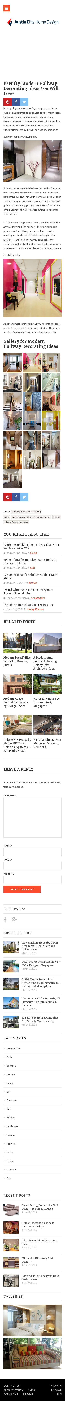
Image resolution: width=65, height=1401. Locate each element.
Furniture (12, 1100)
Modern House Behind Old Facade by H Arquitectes (15, 702)
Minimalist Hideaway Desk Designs (38, 1260)
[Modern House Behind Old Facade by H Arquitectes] (17, 684)
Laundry (11, 1134)
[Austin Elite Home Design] (32, 22)
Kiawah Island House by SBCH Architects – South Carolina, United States (40, 946)
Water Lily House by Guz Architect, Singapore (46, 702)
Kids (32, 567)
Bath (9, 1057)
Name (7, 845)
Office (10, 1160)
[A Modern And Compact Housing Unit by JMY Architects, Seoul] (47, 643)
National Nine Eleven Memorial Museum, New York (47, 743)
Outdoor (11, 1169)
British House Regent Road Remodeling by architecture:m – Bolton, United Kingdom (41, 983)
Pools (10, 1178)
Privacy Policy (13, 1390)
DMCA (31, 1390)
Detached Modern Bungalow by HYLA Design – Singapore (41, 963)
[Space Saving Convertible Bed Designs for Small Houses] (11, 1210)
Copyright (10, 1394)
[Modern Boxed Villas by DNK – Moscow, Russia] (17, 643)
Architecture (38, 597)
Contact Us (11, 1385)
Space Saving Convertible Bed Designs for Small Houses (40, 1207)
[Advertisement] (32, 55)
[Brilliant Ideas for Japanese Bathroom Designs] (11, 1227)
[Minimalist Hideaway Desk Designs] (11, 1263)
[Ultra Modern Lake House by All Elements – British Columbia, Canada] (11, 1003)
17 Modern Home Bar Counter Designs (28, 604)
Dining (30, 609)
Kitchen (32, 582)
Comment (10, 795)
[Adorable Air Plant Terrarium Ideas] (11, 1245)
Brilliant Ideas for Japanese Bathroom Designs (38, 1224)
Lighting (11, 1143)
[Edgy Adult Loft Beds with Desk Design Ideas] (11, 1280)
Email (7, 859)
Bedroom (11, 1065)
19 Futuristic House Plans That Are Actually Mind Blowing (40, 1019)
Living (33, 552)
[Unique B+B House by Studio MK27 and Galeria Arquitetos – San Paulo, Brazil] (17, 725)
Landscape (12, 1126)
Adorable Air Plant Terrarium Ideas (39, 1242)
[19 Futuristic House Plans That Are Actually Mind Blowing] (11, 1022)
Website (8, 873)
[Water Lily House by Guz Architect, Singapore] (47, 684)
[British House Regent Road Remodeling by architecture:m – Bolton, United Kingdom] (11, 984)
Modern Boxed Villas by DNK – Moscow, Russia (17, 661)
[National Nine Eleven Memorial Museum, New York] (47, 725)
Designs (11, 1074)
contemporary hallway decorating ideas (31, 517)
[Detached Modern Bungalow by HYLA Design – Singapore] (11, 966)
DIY (9, 1091)
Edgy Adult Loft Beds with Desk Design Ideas (40, 1277)
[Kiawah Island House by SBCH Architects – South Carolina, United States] (11, 947)
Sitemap (28, 1394)
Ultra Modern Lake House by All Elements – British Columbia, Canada (41, 1002)
